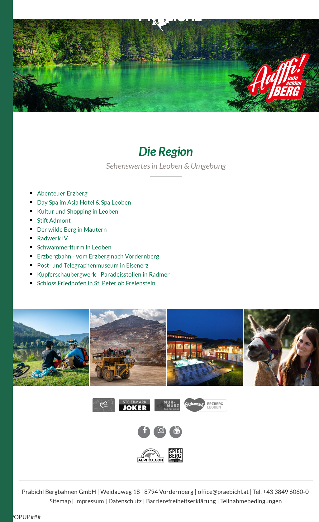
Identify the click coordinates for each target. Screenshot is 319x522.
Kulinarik (218, 6)
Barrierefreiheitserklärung (181, 501)
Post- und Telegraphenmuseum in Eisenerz (93, 265)
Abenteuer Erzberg (62, 193)
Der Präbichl (31, 6)
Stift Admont (54, 220)
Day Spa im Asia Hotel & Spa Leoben (84, 202)
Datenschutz (125, 501)
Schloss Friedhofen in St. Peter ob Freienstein (96, 283)
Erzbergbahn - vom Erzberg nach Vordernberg (98, 256)
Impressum (89, 501)
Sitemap (60, 501)
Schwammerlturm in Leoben (74, 247)
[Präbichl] (170, 28)
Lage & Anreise (253, 6)
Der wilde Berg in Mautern (72, 229)
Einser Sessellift (72, 6)
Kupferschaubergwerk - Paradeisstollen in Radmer (103, 274)
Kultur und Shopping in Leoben (78, 211)
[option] (166, 65)
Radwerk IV (52, 238)
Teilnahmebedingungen (251, 501)
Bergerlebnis (113, 6)
